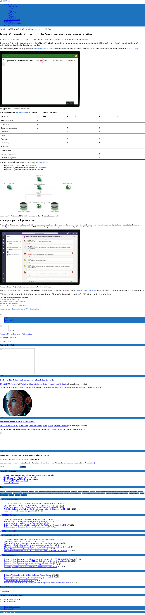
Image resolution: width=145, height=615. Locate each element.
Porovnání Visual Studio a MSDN (16, 481)
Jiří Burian (12, 39)
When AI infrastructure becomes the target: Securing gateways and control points (31, 543)
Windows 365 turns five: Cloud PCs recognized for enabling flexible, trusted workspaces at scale (36, 583)
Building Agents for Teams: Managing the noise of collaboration (25, 521)
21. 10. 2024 (4, 459)
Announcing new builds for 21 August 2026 (19, 581)
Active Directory (11, 491)
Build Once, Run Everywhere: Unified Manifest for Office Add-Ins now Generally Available (35, 525)
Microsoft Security (12, 535)
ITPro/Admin (13, 6)
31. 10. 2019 (4, 39)
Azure (31, 491)
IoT (119, 491)
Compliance (50, 491)
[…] (103, 387)
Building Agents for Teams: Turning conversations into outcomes (26, 527)
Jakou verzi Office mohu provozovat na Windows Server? (25, 455)
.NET (2, 491)
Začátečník (12, 12)
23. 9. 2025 (4, 426)
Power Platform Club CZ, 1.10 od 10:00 (17, 421)
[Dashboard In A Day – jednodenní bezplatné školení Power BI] (17, 374)
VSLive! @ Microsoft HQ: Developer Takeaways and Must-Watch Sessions (29, 503)
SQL (103, 493)
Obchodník (12, 18)
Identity (99, 491)
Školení (24, 495)
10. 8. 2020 (4, 384)
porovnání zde (43, 162)
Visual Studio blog (11, 499)
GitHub (92, 491)
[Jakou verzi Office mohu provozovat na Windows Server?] (16, 449)
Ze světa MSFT (10, 531)
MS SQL (48, 493)
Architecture (24, 491)
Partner (10, 10)
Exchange (85, 491)
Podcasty (7, 25)
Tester (10, 14)
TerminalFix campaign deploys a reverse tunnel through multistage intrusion (29, 539)
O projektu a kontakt (12, 607)
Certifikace (42, 491)
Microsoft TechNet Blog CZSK (10, 601)
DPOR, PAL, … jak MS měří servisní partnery (21, 479)
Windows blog (7, 571)
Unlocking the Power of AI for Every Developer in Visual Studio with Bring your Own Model (36, 509)
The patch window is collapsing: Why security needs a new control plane (28, 545)
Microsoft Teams (28, 493)
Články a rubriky (10, 4)
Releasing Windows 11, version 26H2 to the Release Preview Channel (27, 575)
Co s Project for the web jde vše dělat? (14, 305)
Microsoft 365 (18, 493)
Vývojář (11, 8)
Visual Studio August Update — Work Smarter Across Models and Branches (30, 507)
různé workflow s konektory (86, 290)
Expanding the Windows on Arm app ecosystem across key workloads (27, 577)
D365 (62, 491)
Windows (124, 493)
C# (36, 491)
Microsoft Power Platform (43, 48)
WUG (11, 495)
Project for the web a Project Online (13, 301)
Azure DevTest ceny (11, 483)
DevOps (74, 491)
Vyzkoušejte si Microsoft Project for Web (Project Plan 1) (20, 309)
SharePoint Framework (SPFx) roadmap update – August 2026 (25, 519)
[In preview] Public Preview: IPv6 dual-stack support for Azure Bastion (28, 565)
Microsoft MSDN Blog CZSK (10, 599)
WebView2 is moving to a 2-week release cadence (21, 579)
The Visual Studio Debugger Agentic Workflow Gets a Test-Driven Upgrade (30, 505)
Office (6, 318)
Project (6, 322)
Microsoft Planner (22, 112)
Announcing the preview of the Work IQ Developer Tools (23, 523)
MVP (54, 493)
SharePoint (97, 493)
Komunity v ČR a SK (11, 22)
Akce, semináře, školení (12, 20)
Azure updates (10, 555)
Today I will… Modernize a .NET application (19, 511)
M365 (140, 491)
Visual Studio (116, 493)
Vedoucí (11, 16)
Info (17, 39)
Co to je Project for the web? (10, 300)
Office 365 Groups (132, 48)
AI (18, 491)
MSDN (42, 493)
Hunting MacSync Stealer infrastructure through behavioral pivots (26, 549)
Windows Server (134, 493)
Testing (108, 493)
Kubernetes (133, 491)
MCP (2, 493)
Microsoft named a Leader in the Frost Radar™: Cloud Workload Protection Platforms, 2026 (35, 547)
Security (89, 493)
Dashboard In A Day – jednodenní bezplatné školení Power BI (27, 380)
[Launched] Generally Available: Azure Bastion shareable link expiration (28, 563)
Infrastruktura (112, 491)
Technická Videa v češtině (13, 23)
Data (67, 491)
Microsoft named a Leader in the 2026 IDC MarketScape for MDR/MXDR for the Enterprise (35, 551)
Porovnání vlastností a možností (11, 303)
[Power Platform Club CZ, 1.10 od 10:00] (17, 416)
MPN (36, 493)
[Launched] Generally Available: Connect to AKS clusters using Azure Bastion (30, 567)
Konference (125, 491)
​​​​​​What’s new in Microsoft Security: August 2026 (20, 541)
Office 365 (67, 493)
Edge (80, 491)
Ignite (104, 491)
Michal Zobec (13, 459)
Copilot (57, 491)
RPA (84, 493)
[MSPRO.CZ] (5, 1)
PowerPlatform (9, 320)
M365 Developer (11, 515)
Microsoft (8, 493)
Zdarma (17, 495)
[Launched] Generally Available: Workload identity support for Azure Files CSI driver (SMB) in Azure (38, 559)
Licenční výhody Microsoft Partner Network (20, 477)
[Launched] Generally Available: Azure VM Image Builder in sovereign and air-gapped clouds (36, 561)
